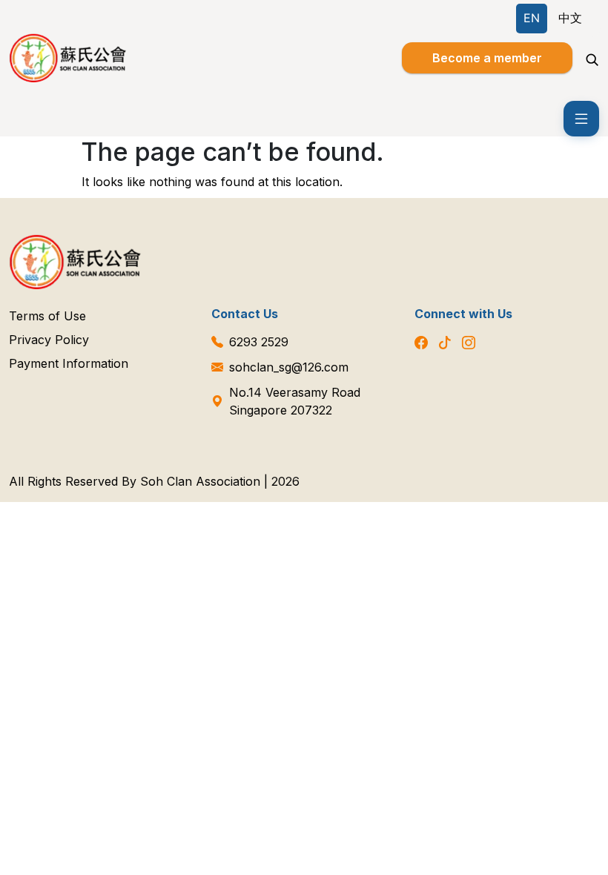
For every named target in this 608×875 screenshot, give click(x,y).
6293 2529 (258, 341)
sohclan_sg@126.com (288, 367)
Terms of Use (47, 315)
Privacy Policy (49, 339)
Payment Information (68, 363)
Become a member (487, 57)
